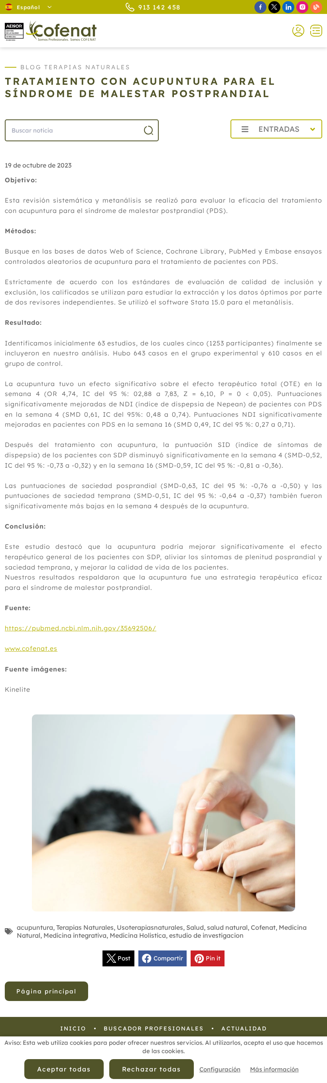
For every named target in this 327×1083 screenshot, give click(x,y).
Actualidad (244, 1028)
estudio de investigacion (206, 935)
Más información (274, 1069)
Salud (195, 927)
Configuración (219, 1069)
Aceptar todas (64, 1069)
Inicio (73, 1028)
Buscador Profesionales (154, 1028)
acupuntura (35, 927)
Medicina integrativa (74, 935)
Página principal (46, 991)
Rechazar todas (151, 1069)
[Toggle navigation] (313, 31)
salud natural (227, 927)
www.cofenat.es (31, 648)
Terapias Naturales (85, 927)
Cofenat (263, 927)
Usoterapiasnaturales (150, 927)
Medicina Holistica (138, 935)
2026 (205, 146)
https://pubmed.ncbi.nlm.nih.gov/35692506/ (80, 628)
